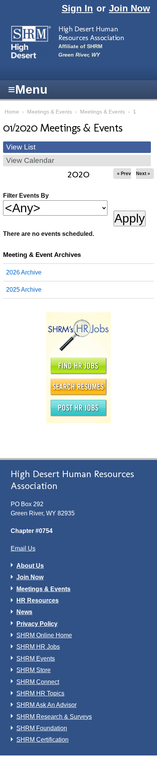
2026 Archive (24, 272)
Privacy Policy (37, 624)
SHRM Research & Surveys (54, 716)
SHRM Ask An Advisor (46, 705)
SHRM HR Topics (40, 693)
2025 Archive (24, 289)
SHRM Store (33, 670)
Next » (143, 173)
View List (20, 147)
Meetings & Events (49, 112)
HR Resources (37, 600)
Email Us (23, 548)
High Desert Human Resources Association (91, 33)
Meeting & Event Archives (42, 254)
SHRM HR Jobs (38, 646)
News (24, 612)
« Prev (124, 173)
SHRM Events (35, 658)
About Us (30, 565)
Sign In (77, 8)
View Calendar (30, 160)
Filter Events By (26, 195)
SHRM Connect (37, 682)
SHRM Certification (42, 739)
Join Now (129, 8)
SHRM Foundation (41, 728)
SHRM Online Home (44, 635)
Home (12, 112)
